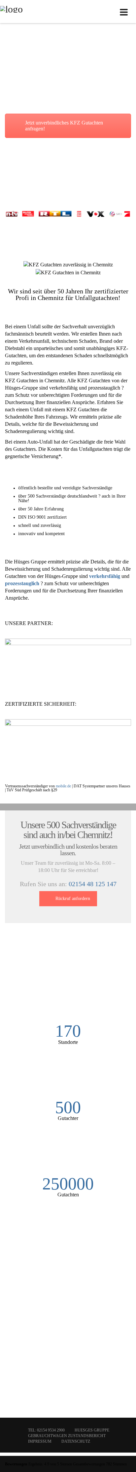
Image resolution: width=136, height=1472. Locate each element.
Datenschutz (75, 1441)
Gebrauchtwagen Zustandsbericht (67, 1435)
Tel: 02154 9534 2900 (46, 1430)
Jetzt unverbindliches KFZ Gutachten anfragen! (64, 125)
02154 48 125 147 (93, 883)
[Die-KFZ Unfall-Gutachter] (11, 11)
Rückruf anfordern (72, 898)
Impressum (39, 1441)
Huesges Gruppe (92, 1430)
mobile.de (63, 786)
